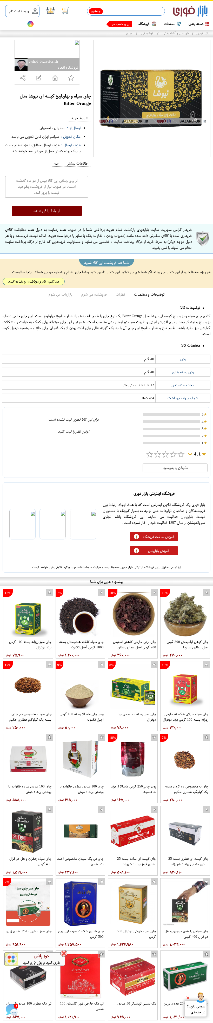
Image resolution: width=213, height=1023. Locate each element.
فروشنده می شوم (94, 294)
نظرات (120, 294)
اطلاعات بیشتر (71, 163)
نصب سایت (13, 24)
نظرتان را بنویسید (175, 468)
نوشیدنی (147, 33)
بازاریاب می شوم (60, 294)
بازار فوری (202, 33)
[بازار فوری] (190, 11)
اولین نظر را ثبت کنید (73, 431)
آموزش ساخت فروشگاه (158, 536)
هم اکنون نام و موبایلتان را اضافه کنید (33, 281)
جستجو (96, 11)
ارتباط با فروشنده (47, 211)
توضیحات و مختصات (149, 294)
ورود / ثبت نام (19, 11)
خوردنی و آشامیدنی (175, 33)
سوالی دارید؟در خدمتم (195, 1009)
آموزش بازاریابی (158, 550)
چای (129, 33)
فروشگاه (144, 24)
